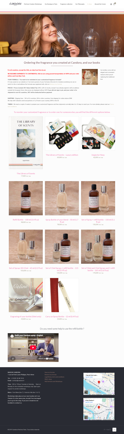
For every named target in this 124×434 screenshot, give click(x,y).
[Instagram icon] (110, 429)
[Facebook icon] (104, 429)
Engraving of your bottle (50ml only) (25, 316)
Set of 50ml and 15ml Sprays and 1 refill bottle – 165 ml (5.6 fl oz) (98, 269)
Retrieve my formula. (56, 84)
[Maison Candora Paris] (15, 4)
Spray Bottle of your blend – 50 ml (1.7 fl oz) (62, 221)
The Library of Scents (26, 173)
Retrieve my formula (50, 374)
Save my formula (50, 372)
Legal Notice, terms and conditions (54, 377)
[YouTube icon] (106, 429)
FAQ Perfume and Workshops (53, 381)
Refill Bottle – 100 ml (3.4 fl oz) (26, 220)
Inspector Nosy (98, 155)
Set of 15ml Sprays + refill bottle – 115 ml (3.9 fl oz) (62, 269)
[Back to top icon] (114, 430)
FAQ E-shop (48, 379)
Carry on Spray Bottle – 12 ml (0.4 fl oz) (61, 316)
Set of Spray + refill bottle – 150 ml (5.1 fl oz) (98, 221)
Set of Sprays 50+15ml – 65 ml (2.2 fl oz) (26, 268)
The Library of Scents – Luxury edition (62, 155)
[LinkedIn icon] (108, 429)
